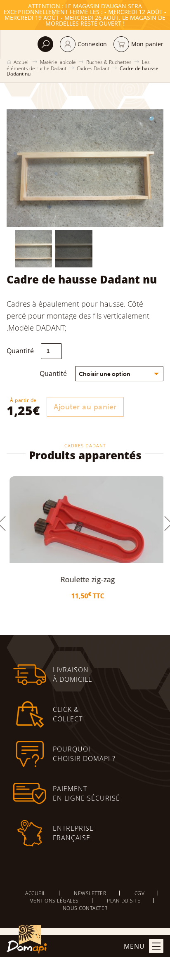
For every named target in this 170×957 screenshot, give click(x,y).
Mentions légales (54, 900)
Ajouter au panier (85, 406)
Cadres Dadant (93, 68)
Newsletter (90, 893)
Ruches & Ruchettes (109, 62)
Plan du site (123, 900)
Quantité (53, 373)
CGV (140, 893)
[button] (153, 119)
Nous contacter (85, 908)
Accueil (22, 62)
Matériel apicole (58, 62)
